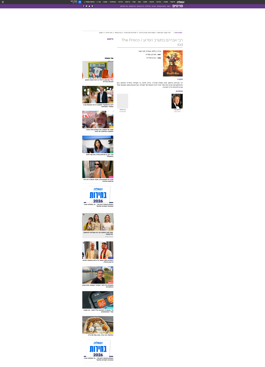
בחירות (158, 2)
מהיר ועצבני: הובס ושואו (163, 32)
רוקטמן (101, 32)
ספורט (166, 2)
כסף (139, 2)
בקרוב (154, 6)
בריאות (127, 2)
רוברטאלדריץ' (151, 58)
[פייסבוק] (83, 6)
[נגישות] (3, 2)
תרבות (152, 2)
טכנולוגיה (113, 2)
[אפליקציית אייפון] (89, 6)
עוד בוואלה (109, 58)
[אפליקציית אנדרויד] (92, 6)
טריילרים (147, 6)
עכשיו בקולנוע (161, 6)
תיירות (120, 2)
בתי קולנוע (132, 6)
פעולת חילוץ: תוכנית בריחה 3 (147, 32)
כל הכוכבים (140, 6)
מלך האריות (109, 32)
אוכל (134, 2)
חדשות (172, 2)
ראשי (168, 6)
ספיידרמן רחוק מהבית (130, 32)
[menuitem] (171, 2)
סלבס (145, 2)
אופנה (105, 2)
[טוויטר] (86, 6)
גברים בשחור (118, 32)
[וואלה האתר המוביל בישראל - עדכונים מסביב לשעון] (180, 2)
